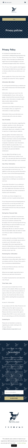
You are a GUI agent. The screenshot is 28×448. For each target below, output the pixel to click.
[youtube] (14, 427)
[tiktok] (16, 427)
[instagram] (11, 427)
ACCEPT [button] (14, 445)
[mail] (22, 427)
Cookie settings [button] (21, 443)
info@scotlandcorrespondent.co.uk (11, 329)
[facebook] (5, 427)
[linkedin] (19, 427)
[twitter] (8, 427)
